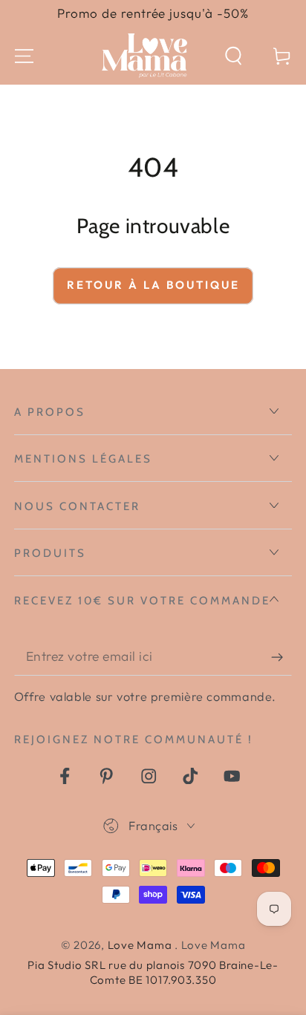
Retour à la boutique (153, 285)
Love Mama (141, 945)
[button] (233, 56)
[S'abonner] (282, 656)
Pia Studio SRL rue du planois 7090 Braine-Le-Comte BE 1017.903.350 (153, 972)
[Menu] (24, 56)
